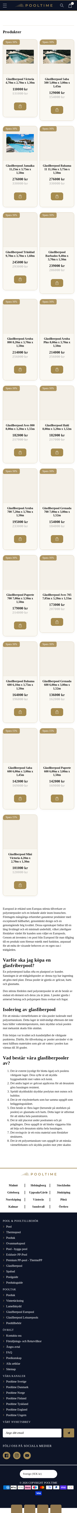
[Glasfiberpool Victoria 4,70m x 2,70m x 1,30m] (20, 57)
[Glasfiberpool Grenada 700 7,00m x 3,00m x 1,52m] (57, 486)
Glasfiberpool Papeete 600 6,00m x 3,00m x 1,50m (57, 771)
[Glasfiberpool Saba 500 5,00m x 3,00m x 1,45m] (57, 57)
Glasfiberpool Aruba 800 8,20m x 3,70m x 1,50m (20, 342)
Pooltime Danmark (17, 1387)
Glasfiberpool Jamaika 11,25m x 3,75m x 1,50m (20, 169)
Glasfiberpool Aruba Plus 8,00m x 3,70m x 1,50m (57, 342)
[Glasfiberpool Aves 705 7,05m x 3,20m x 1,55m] (57, 572)
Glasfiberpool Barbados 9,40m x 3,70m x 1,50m (56, 255)
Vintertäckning (15, 1300)
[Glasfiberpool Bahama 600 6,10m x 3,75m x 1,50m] (20, 659)
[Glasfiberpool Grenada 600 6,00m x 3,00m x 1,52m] (57, 659)
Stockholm (63, 1185)
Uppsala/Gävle (38, 1192)
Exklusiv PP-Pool (16, 1254)
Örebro (63, 1206)
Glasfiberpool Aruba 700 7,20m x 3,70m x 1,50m (20, 512)
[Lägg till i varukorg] (20, 106)
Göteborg (13, 1192)
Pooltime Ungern (16, 1415)
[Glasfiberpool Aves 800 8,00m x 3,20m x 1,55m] (20, 403)
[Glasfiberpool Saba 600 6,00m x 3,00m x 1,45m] (20, 745)
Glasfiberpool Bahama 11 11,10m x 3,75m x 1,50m (57, 169)
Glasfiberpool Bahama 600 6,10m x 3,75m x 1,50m (20, 685)
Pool (9, 1226)
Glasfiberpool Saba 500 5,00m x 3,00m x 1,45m (57, 82)
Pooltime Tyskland (17, 1403)
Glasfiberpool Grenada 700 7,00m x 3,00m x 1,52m (56, 512)
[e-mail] (55, 1509)
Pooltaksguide (14, 1282)
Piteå (63, 1199)
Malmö (13, 1185)
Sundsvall (38, 1206)
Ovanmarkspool (15, 1243)
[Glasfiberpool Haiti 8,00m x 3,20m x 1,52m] (57, 403)
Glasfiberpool (14, 1265)
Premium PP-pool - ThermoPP (24, 1260)
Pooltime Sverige (16, 1381)
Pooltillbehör (13, 1323)
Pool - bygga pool (16, 1249)
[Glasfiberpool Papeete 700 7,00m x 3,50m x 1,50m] (20, 572)
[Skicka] (68, 1432)
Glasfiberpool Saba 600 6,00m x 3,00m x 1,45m (20, 771)
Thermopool (13, 1232)
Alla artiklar (13, 1363)
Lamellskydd (13, 1306)
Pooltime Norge (15, 1392)
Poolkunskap (13, 1358)
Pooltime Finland (16, 1398)
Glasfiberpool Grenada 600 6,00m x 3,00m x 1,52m (56, 685)
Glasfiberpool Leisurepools (22, 1317)
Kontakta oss (13, 1335)
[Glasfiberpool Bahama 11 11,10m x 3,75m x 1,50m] (57, 143)
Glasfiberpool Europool (20, 1311)
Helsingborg (38, 1185)
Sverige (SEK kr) (32, 1473)
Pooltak (10, 1237)
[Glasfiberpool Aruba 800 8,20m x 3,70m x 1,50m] (20, 316)
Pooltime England (16, 1409)
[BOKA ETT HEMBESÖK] (29, 1509)
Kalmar (13, 1206)
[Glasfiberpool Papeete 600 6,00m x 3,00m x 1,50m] (57, 745)
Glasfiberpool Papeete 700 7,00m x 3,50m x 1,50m (20, 598)
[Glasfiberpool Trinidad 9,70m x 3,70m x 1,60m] (20, 230)
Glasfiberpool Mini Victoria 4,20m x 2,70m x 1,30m (20, 858)
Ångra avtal (13, 1346)
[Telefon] (42, 1509)
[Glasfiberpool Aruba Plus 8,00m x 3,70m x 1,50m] (57, 316)
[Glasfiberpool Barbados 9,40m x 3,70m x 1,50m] (57, 230)
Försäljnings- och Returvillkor (23, 1341)
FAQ (9, 1352)
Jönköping (63, 1192)
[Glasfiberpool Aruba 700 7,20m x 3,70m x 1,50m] (20, 486)
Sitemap (11, 1369)
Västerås (38, 1199)
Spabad (10, 1271)
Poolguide (12, 1277)
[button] (6, 5)
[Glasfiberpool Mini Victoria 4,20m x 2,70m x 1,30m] (20, 832)
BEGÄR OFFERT (16, 1509)
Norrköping (13, 1199)
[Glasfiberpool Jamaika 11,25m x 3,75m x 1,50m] (20, 143)
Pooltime (50, 1482)
